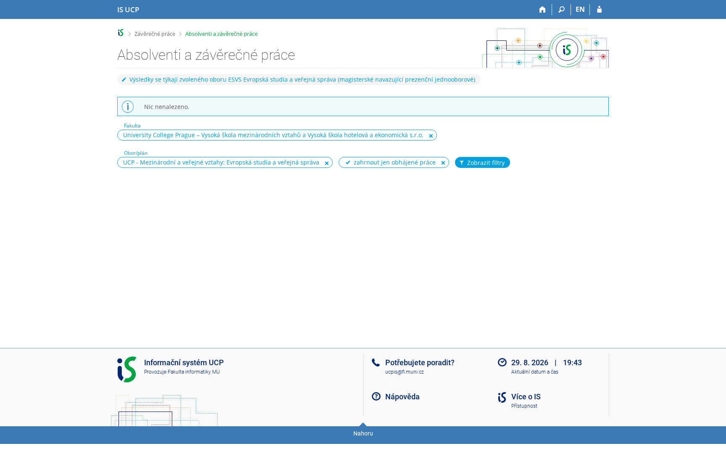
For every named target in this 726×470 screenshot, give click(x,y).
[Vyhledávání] (561, 9)
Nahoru (363, 433)
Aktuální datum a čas (534, 372)
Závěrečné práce (154, 33)
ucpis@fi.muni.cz (404, 372)
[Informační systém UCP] (120, 32)
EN (580, 9)
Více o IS (526, 396)
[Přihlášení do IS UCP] (599, 9)
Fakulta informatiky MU (194, 372)
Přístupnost (524, 406)
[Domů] (542, 9)
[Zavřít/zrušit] (431, 135)
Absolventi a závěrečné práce (221, 33)
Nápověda (402, 396)
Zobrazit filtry (486, 163)
